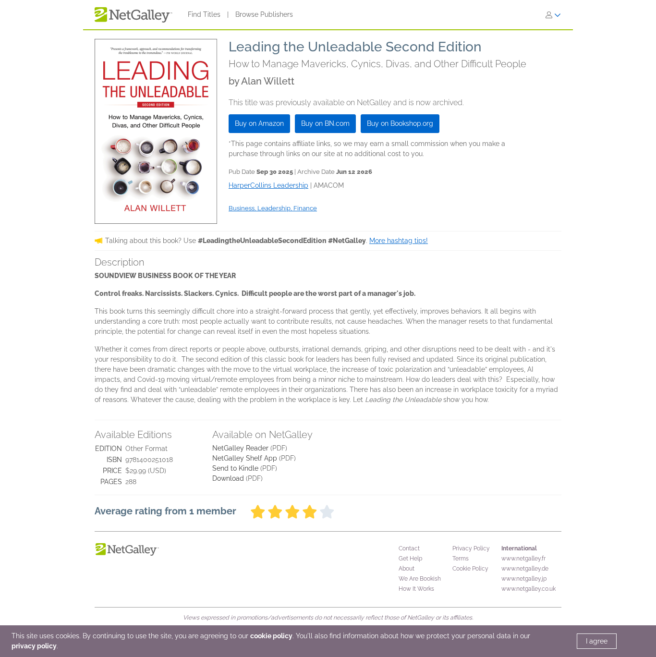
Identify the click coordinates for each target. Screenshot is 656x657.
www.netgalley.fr (523, 558)
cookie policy (271, 636)
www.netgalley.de (524, 568)
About (406, 568)
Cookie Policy (470, 568)
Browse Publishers (264, 14)
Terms (460, 558)
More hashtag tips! (398, 240)
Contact (409, 548)
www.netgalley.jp (524, 578)
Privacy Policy (471, 548)
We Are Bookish (420, 578)
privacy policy (34, 646)
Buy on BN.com (325, 123)
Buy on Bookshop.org (400, 123)
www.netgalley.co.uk (528, 588)
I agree (596, 641)
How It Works (416, 588)
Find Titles (204, 14)
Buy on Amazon (259, 123)
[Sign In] (553, 15)
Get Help (410, 558)
